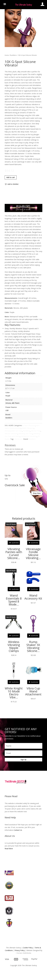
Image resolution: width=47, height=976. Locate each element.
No (28, 494)
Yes (19, 494)
